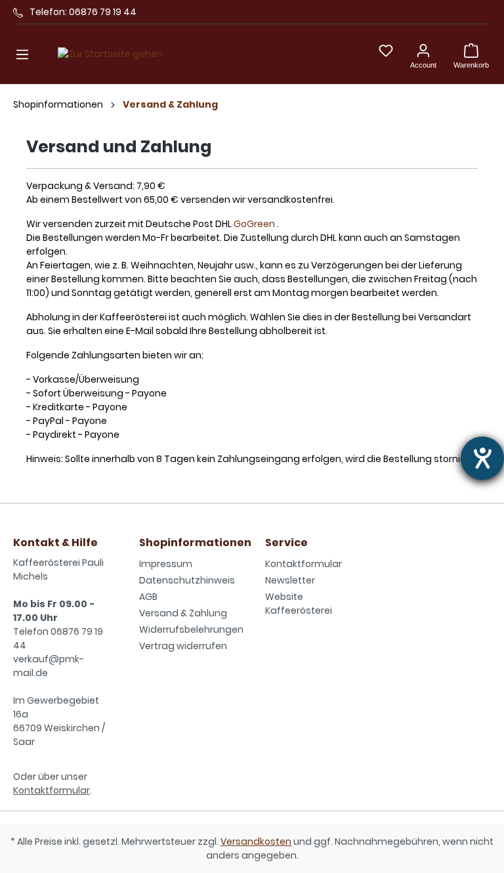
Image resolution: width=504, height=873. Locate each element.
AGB (148, 596)
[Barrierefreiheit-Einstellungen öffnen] (482, 458)
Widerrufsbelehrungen (191, 629)
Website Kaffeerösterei (298, 603)
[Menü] (22, 54)
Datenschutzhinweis (187, 580)
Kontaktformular (51, 790)
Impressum (165, 563)
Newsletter (290, 580)
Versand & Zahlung (183, 613)
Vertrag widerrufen (183, 645)
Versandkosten (255, 841)
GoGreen (254, 223)
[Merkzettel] (386, 50)
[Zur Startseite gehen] (110, 54)
